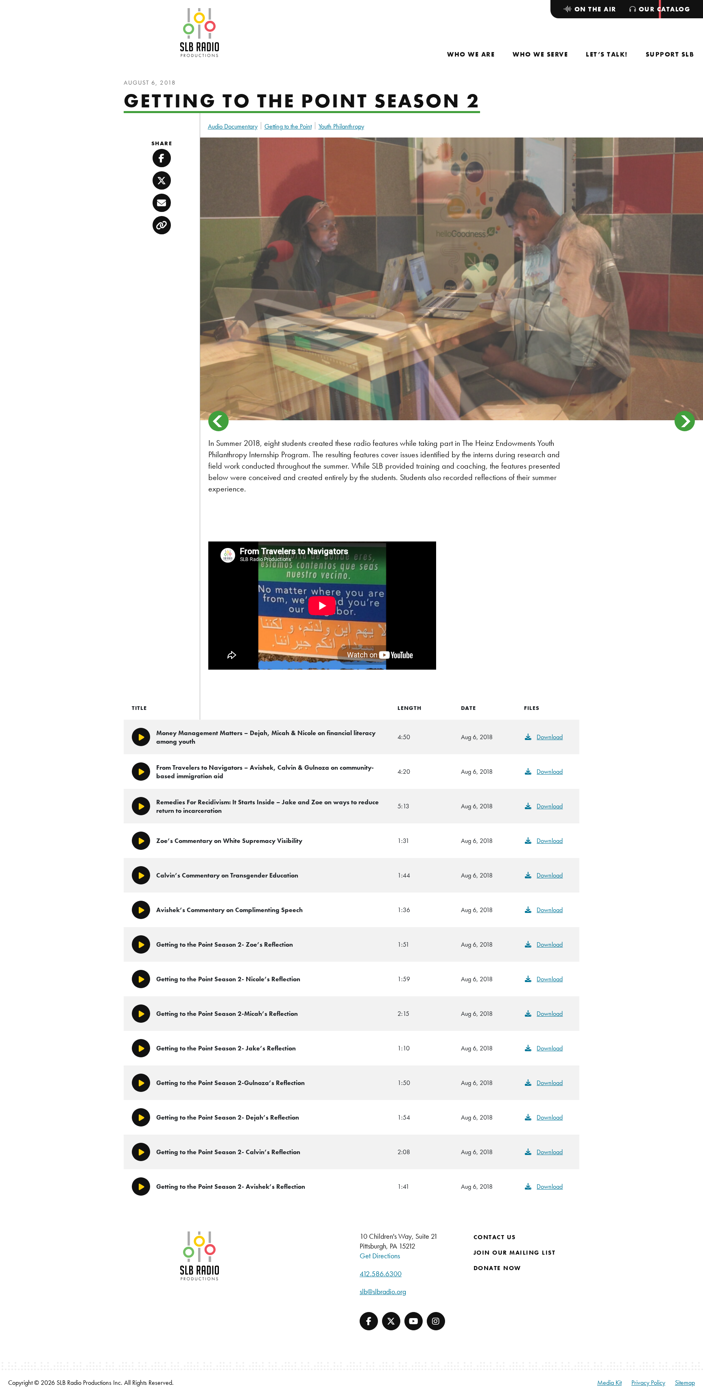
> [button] (685, 421)
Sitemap (685, 1382)
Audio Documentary (233, 126)
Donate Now (497, 1268)
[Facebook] (369, 1321)
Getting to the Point (288, 126)
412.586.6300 (381, 1273)
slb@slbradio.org (383, 1291)
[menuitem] (471, 54)
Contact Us (495, 1237)
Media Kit (609, 1382)
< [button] (218, 421)
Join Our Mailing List (515, 1253)
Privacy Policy (648, 1382)
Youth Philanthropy (341, 126)
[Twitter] (391, 1321)
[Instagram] (436, 1321)
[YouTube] (413, 1321)
